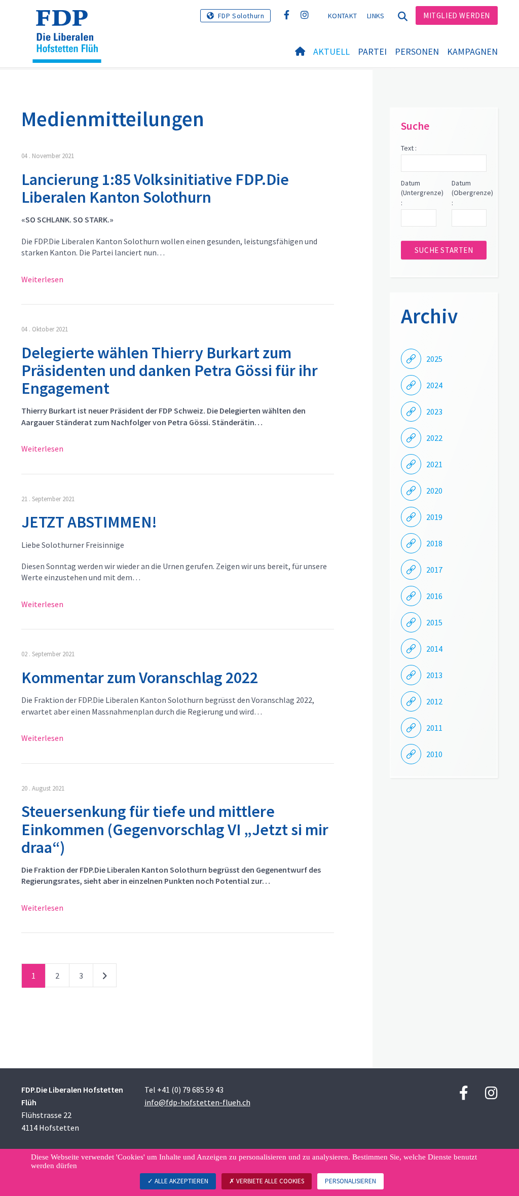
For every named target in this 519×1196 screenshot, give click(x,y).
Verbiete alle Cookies (269, 1181)
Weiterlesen (42, 279)
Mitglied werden (456, 15)
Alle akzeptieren (180, 1181)
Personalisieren (350, 1181)
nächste (104, 977)
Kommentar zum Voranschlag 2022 (139, 677)
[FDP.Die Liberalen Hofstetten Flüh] (70, 22)
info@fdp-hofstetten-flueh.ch (197, 1102)
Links (376, 15)
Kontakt (342, 15)
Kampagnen (472, 51)
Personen (417, 51)
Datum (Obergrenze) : (469, 192)
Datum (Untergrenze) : (418, 192)
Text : (409, 148)
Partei (372, 51)
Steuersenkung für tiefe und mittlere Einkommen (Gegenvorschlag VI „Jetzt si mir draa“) (174, 829)
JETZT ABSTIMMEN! (89, 522)
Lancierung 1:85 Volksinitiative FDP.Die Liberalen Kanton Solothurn (155, 188)
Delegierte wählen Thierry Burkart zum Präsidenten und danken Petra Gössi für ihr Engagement (169, 370)
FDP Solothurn (241, 15)
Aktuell (331, 51)
